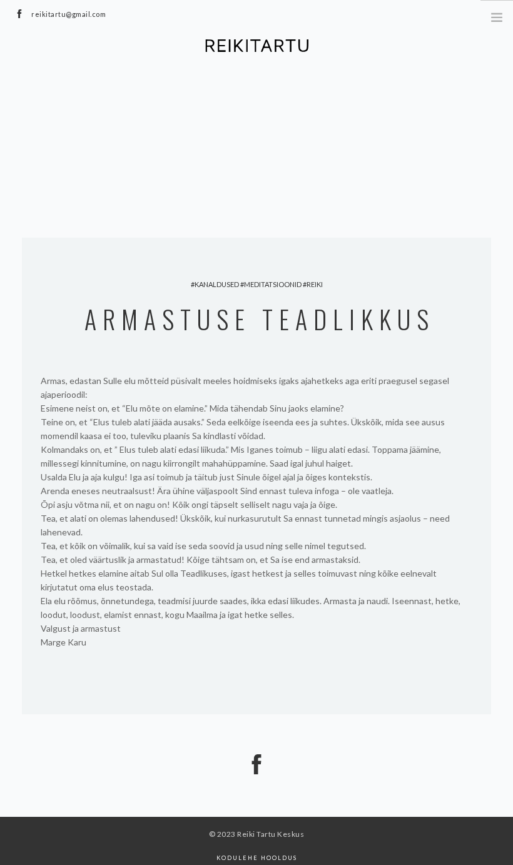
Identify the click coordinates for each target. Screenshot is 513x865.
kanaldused (217, 284)
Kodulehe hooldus (256, 857)
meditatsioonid (273, 284)
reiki (315, 284)
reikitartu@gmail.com (68, 14)
